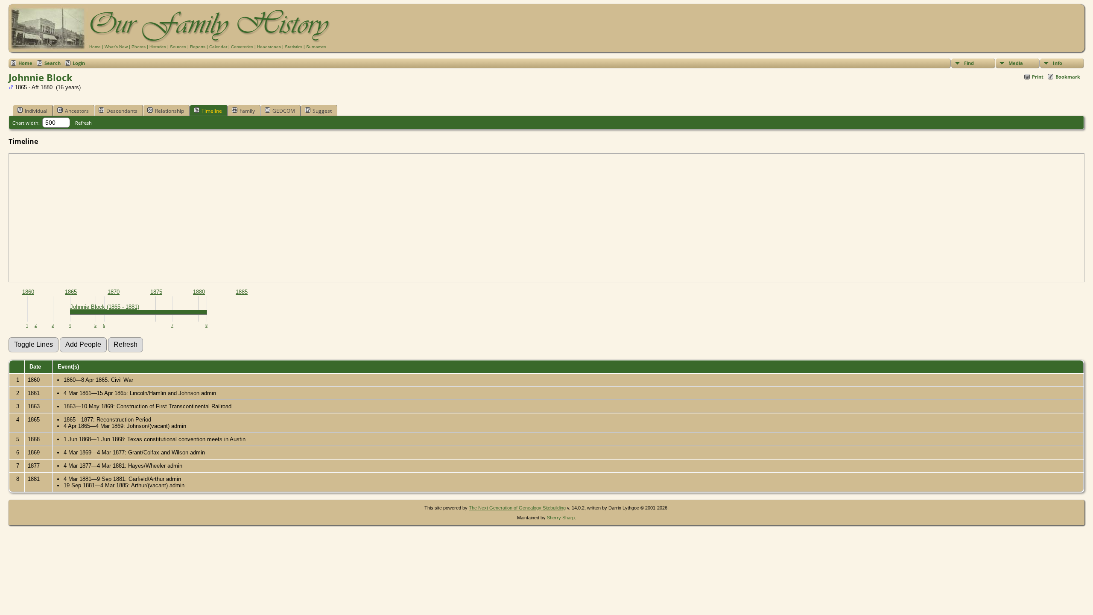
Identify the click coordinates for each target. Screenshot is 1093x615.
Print (1037, 76)
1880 (199, 292)
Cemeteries (242, 46)
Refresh (83, 123)
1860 (28, 292)
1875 (156, 292)
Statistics (293, 46)
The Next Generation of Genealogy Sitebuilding (517, 507)
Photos (139, 46)
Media (1015, 63)
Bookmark (1067, 76)
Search (52, 63)
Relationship (169, 110)
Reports (197, 46)
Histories (157, 46)
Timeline (212, 110)
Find (969, 63)
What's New (116, 46)
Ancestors (77, 110)
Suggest (322, 110)
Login (79, 63)
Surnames (316, 46)
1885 (242, 292)
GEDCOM (283, 110)
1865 (71, 292)
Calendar (218, 46)
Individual (36, 110)
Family (247, 110)
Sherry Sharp (561, 517)
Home (95, 46)
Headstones (269, 46)
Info (1057, 63)
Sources (178, 46)
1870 (114, 292)
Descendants (121, 110)
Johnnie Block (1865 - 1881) (104, 307)
